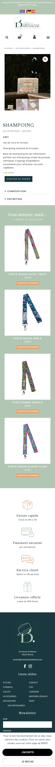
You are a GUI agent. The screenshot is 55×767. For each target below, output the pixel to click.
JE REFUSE (28, 761)
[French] (26, 11)
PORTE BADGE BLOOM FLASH (27, 466)
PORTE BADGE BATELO (27, 402)
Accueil (9, 48)
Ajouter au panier (18, 179)
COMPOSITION (16, 191)
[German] (29, 11)
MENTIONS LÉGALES (38, 696)
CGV (31, 687)
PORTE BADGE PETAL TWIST (27, 274)
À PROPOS (8, 687)
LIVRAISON (34, 692)
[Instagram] (30, 666)
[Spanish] (33, 11)
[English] (22, 11)
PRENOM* (7, 731)
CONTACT (33, 683)
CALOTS (6, 692)
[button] (6, 37)
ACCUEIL (7, 683)
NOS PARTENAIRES (16, 706)
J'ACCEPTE (27, 752)
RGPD (31, 701)
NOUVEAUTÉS (9, 701)
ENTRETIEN (14, 199)
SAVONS (26, 131)
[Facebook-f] (25, 666)
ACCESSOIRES (23, 48)
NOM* (5, 719)
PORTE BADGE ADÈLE (27, 338)
